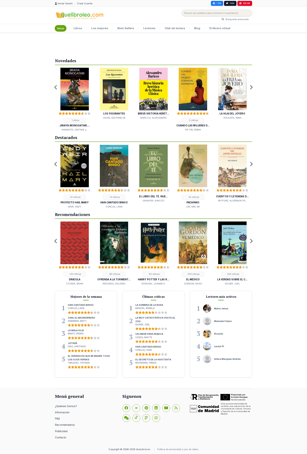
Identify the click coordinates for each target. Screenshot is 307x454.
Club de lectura (175, 28)
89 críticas (114, 274)
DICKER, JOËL (232, 283)
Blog (197, 28)
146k (232, 3)
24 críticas (75, 197)
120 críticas (75, 274)
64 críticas (154, 274)
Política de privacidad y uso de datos (177, 449)
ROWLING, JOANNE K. (153, 283)
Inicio (60, 28)
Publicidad (61, 431)
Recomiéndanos (65, 424)
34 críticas (193, 197)
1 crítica (75, 120)
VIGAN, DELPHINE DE (114, 117)
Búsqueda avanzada (237, 19)
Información (62, 412)
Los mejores (99, 28)
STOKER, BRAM (74, 283)
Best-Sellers (125, 28)
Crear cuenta (84, 3)
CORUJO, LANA (114, 206)
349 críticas (233, 274)
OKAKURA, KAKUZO (153, 200)
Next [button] (251, 87)
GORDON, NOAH (193, 283)
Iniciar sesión (65, 3)
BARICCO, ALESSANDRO (153, 117)
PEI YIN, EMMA (193, 129)
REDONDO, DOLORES (114, 283)
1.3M (218, 3)
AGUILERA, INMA (232, 117)
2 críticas (193, 120)
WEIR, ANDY (74, 206)
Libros (78, 28)
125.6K (246, 3)
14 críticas (114, 197)
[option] (74, 100)
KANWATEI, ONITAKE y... (75, 129)
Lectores (149, 28)
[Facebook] (126, 408)
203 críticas (193, 274)
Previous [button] (56, 87)
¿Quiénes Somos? (66, 406)
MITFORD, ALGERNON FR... (232, 200)
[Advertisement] (153, 45)
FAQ (57, 418)
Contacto (60, 437)
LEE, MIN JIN (193, 206)
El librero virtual (219, 28)
